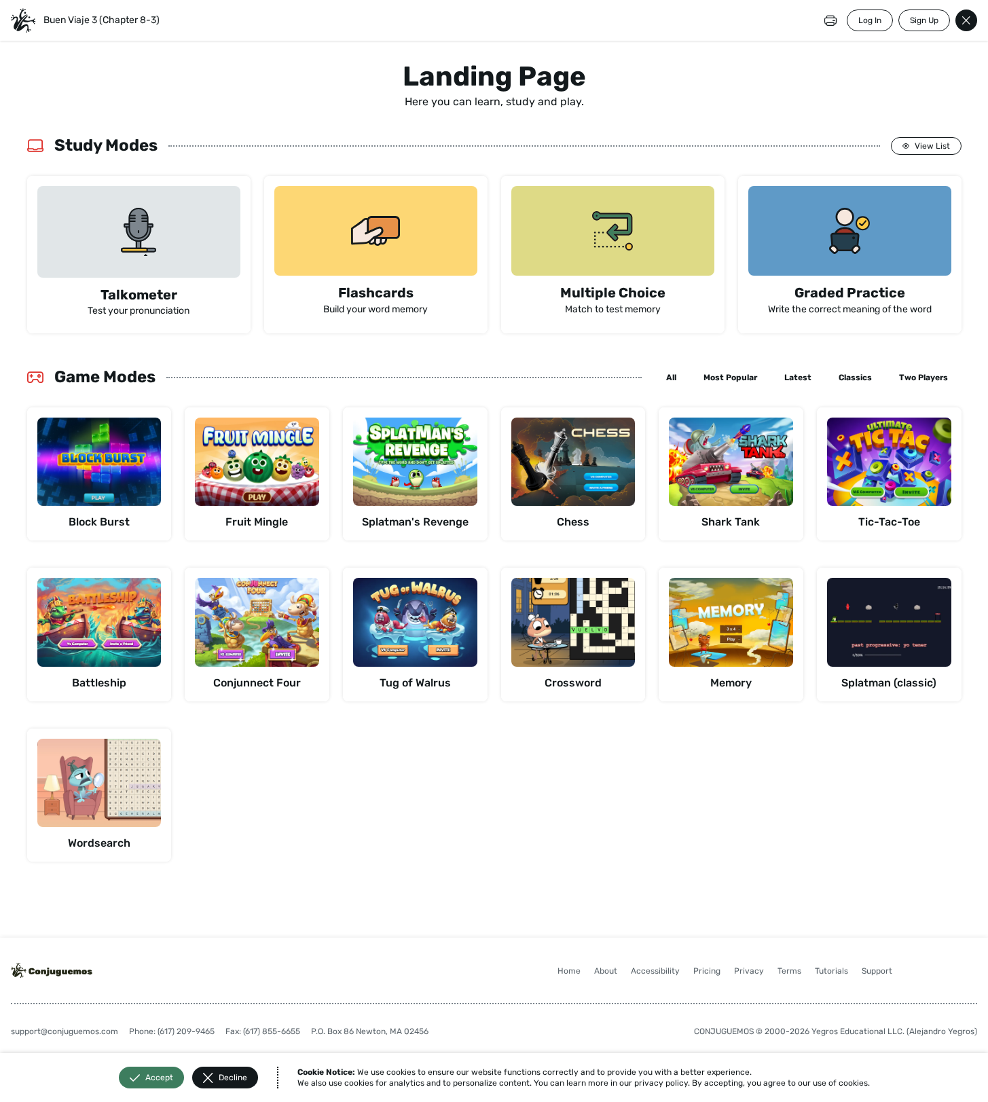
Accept (159, 1077)
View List (932, 146)
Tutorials (831, 971)
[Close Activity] (966, 20)
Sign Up (924, 20)
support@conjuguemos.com (64, 1031)
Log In (869, 20)
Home (569, 971)
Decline (233, 1077)
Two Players (923, 377)
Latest (797, 377)
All (671, 377)
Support (877, 971)
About (605, 971)
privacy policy (661, 1083)
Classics (855, 377)
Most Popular (730, 377)
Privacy (749, 971)
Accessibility (655, 971)
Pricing (706, 971)
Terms (789, 971)
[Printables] (830, 20)
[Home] (23, 20)
